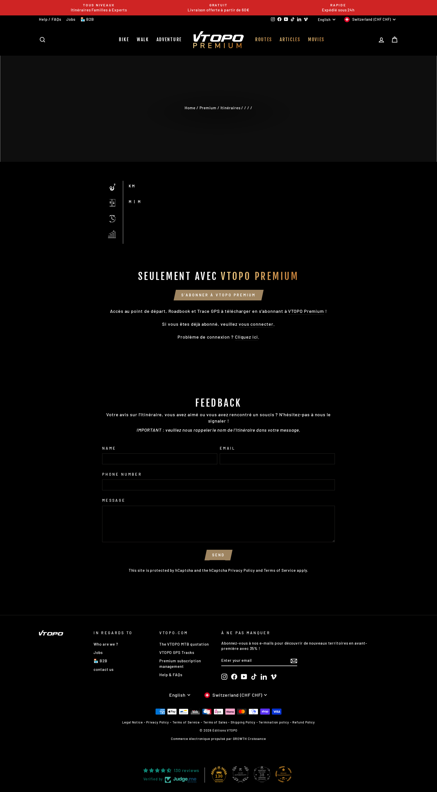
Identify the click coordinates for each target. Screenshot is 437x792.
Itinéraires (231, 107)
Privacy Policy (241, 570)
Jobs (70, 19)
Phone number (122, 474)
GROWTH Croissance (249, 739)
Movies (316, 39)
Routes (263, 39)
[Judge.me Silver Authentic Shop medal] (240, 774)
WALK (143, 39)
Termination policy (274, 722)
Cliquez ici (246, 337)
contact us (104, 669)
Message (113, 500)
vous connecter (256, 324)
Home (190, 107)
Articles (290, 39)
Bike (124, 39)
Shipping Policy (243, 722)
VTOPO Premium (306, 311)
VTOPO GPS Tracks (176, 652)
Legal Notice (132, 722)
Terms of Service (280, 570)
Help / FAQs (50, 19)
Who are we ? (106, 644)
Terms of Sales (215, 722)
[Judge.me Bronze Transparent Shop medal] (283, 774)
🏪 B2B (87, 19)
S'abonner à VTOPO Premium (218, 295)
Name (109, 448)
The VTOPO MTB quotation (184, 644)
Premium (208, 107)
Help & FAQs (170, 674)
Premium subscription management (180, 663)
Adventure (169, 39)
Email (227, 448)
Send (218, 555)
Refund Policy (303, 722)
